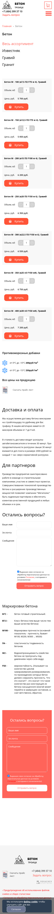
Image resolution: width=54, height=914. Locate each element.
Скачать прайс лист (23, 389)
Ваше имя (7, 524)
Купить (19, 107)
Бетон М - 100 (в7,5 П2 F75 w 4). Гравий (25, 81)
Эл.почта (7, 532)
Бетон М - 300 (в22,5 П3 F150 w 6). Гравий (26, 234)
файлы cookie (31, 901)
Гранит (8, 64)
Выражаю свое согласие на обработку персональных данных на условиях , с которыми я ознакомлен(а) (33, 576)
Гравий (8, 57)
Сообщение (8, 540)
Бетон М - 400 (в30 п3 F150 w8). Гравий (25, 310)
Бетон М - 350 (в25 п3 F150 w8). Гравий (25, 272)
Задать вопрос (11, 15)
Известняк (11, 50)
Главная (7, 26)
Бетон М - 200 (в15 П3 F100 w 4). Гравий (25, 158)
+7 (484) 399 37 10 (12, 11)
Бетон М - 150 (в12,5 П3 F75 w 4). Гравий (25, 120)
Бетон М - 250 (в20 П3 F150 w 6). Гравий (25, 196)
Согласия (30, 577)
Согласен (16, 909)
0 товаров (48, 5)
